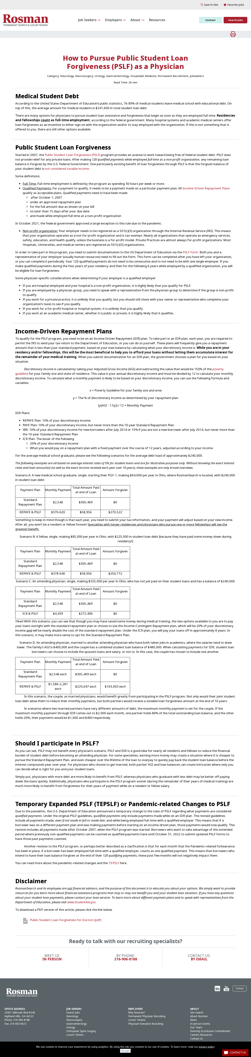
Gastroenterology (76, 1024)
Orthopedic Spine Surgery (81, 1031)
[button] (209, 4)
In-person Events (200, 1024)
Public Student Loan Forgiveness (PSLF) (72, 155)
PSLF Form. (191, 252)
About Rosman (199, 1016)
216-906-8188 (125, 959)
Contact (210, 20)
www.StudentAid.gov (81, 902)
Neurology (72, 1016)
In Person (52, 959)
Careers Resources (201, 1035)
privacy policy (206, 1046)
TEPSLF (114, 863)
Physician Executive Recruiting (145, 1024)
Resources (157, 20)
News (193, 1020)
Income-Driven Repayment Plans (206, 188)
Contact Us (196, 1038)
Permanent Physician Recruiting (146, 1016)
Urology (70, 1027)
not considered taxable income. (67, 168)
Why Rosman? (136, 1012)
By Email (199, 959)
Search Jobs (235, 20)
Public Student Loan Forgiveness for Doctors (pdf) (65, 920)
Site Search (196, 1012)
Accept (125, 1050)
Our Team (196, 1027)
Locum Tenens (75, 1035)
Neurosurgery (74, 1020)
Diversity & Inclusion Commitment (210, 1031)
